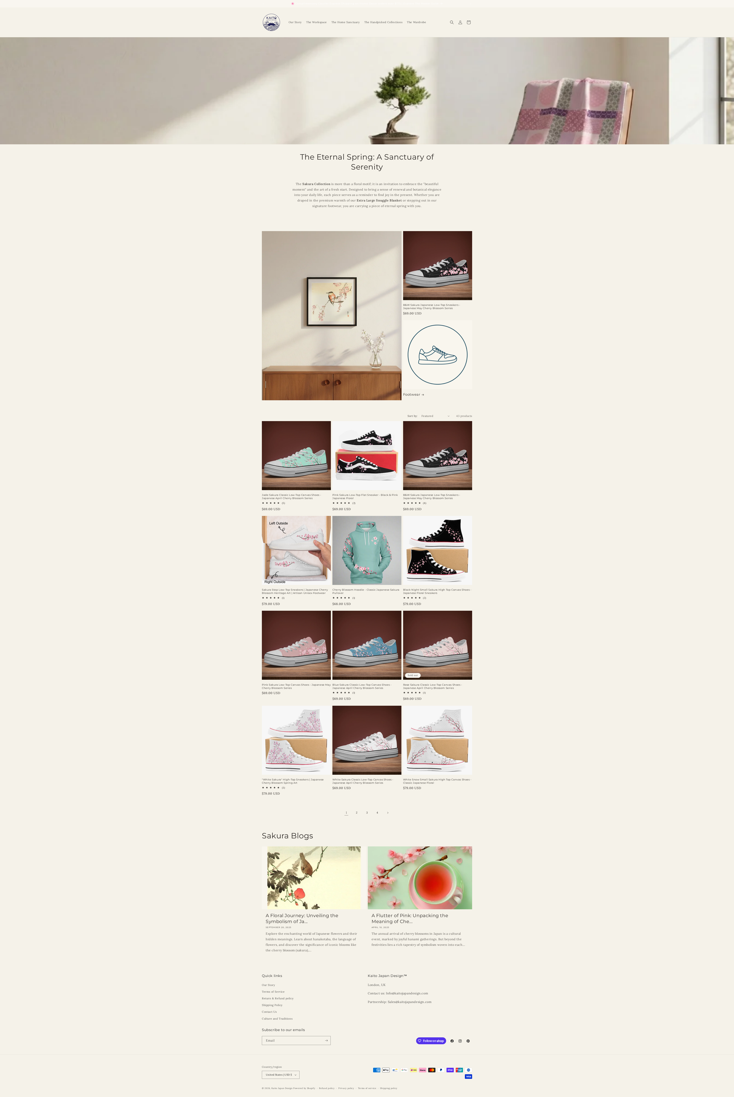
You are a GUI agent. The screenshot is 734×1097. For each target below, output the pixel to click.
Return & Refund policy (277, 998)
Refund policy (327, 1088)
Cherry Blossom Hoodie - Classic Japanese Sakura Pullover (365, 591)
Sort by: (413, 416)
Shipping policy (388, 1088)
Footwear (411, 394)
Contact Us (269, 1011)
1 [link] (346, 812)
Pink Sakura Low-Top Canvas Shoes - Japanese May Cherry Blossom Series (296, 686)
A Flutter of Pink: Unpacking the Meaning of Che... (410, 918)
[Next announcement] (471, 3)
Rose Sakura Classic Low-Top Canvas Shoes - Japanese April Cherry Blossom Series (432, 686)
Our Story (268, 985)
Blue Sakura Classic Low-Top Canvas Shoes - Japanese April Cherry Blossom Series (361, 686)
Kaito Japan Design (282, 1088)
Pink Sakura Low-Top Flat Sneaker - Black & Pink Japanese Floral (365, 496)
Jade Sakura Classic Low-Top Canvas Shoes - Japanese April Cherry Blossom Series (291, 496)
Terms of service (367, 1088)
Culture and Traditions (277, 1018)
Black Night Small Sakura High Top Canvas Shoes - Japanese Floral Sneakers (437, 591)
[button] (452, 22)
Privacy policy (346, 1088)
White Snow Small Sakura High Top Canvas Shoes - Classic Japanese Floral (437, 781)
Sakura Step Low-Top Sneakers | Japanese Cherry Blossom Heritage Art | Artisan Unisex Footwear (295, 591)
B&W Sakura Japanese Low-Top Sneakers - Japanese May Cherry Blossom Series (431, 306)
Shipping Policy (272, 1005)
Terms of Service (273, 991)
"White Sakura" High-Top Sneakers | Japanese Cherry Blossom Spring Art (293, 781)
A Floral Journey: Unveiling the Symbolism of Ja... (302, 918)
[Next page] (387, 813)
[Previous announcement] (263, 3)
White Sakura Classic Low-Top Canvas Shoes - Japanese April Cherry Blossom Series (362, 781)
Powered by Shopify (304, 1088)
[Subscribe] (326, 1040)
